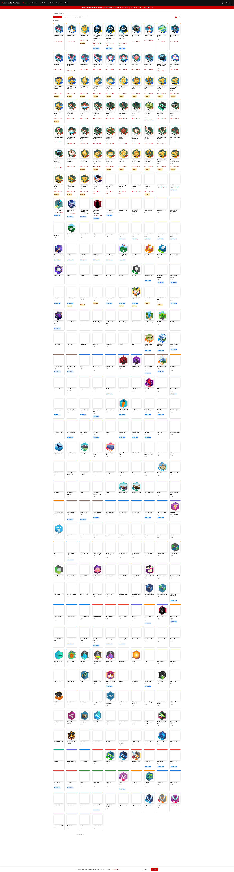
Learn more (146, 7)
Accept (154, 869)
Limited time (66, 17)
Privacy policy (116, 869)
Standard (75, 17)
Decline (146, 869)
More (84, 17)
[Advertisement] (117, 849)
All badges (57, 17)
